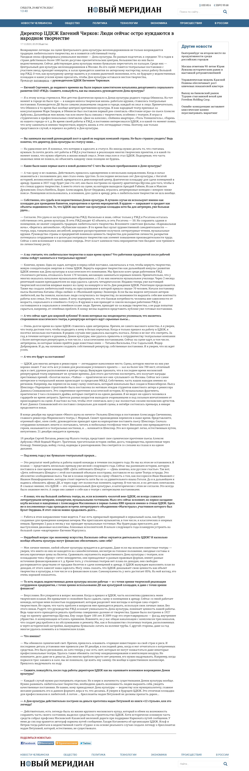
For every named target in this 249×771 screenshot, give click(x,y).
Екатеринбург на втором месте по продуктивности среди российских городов (203, 56)
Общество (72, 23)
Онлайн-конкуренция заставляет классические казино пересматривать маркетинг (202, 110)
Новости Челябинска (36, 23)
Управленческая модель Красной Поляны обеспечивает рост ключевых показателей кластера (203, 83)
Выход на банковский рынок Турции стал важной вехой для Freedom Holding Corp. (201, 96)
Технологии (129, 23)
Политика (100, 23)
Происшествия (191, 23)
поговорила (41, 80)
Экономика (159, 23)
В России (221, 23)
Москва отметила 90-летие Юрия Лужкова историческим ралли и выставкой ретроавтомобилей (202, 69)
